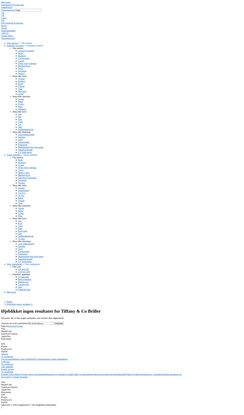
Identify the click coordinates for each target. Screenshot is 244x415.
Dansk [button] (4, 28)
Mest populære (24, 279)
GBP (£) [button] (5, 33)
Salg (20, 287)
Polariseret (22, 145)
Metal (20, 101)
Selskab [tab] (4, 354)
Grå (19, 124)
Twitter (20, 326)
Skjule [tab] (10, 356)
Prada (20, 68)
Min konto (5, 2)
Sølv (20, 127)
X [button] (2, 10)
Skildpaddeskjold (25, 129)
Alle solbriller (7, 367)
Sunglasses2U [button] (9, 10)
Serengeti (22, 71)
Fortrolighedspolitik (117, 374)
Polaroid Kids (24, 289)
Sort (20, 114)
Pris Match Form (18, 374)
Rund (20, 84)
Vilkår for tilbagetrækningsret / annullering (145, 374)
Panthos (21, 81)
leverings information (35, 374)
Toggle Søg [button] (19, 5)
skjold (20, 94)
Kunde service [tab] (7, 369)
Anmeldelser (12, 359)
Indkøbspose (6, 7)
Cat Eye (21, 193)
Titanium (22, 109)
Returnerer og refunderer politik (59, 374)
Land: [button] (3, 18)
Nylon (21, 104)
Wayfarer (22, 91)
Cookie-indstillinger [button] (59, 359)
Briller (9, 302)
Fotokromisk (23, 142)
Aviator (21, 78)
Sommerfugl (23, 190)
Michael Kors (24, 66)
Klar (20, 119)
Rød (20, 228)
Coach (21, 61)
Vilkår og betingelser (82, 374)
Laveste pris (23, 284)
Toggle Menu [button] (7, 36)
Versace (21, 73)
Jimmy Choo (24, 173)
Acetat (21, 99)
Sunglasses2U (7, 5)
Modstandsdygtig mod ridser (30, 147)
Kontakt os (6, 374)
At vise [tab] (4, 356)
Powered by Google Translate (14, 377)
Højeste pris (23, 282)
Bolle (20, 53)
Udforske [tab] (5, 362)
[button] (122, 13)
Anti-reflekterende (26, 134)
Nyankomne (23, 277)
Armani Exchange (26, 51)
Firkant (21, 86)
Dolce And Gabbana (27, 63)
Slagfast (21, 137)
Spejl (20, 139)
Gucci (20, 170)
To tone (21, 239)
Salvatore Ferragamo (27, 178)
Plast (20, 106)
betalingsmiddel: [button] (8, 31)
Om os (4, 359)
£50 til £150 (23, 269)
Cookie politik (24, 359)
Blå (19, 117)
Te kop (21, 195)
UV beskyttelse (25, 152)
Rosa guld (22, 231)
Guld (20, 122)
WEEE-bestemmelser (40, 359)
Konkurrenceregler (99, 374)
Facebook (12, 326)
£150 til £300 (24, 272)
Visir (20, 89)
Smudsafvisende (25, 150)
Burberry (22, 56)
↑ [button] (1, 407)
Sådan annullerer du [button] (172, 374)
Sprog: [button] (4, 25)
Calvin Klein (24, 58)
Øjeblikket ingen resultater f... (20, 304)
